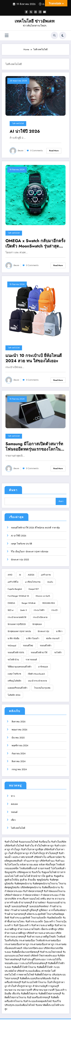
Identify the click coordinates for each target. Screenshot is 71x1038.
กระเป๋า (54, 610)
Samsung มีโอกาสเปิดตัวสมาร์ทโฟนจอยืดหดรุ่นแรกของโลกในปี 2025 (34, 446)
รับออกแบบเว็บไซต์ (29, 842)
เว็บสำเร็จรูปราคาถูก (18, 853)
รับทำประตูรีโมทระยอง (34, 959)
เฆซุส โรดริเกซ (14, 673)
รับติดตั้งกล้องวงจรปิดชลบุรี (25, 952)
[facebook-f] (26, 12)
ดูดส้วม (49, 876)
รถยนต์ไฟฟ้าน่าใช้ (39, 652)
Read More (54, 150)
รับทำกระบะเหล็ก (34, 921)
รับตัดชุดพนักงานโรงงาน (45, 883)
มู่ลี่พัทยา (43, 910)
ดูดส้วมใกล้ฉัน (12, 879)
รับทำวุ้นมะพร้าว (22, 925)
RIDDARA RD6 (48, 603)
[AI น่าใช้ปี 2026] (35, 95)
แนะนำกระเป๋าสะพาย (37, 680)
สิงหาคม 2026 (18, 721)
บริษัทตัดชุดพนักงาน (30, 887)
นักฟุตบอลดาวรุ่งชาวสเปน (19, 631)
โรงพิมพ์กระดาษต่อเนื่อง (48, 940)
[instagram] (40, 12)
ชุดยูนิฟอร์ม (43, 879)
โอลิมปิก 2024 (14, 695)
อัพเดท (20, 150)
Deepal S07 (34, 589)
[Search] (54, 35)
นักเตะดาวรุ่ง (43, 631)
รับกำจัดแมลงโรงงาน (54, 891)
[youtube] (44, 12)
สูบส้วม (23, 879)
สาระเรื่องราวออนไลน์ (28, 898)
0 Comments (36, 150)
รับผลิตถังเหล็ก (54, 917)
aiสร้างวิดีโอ (13, 581)
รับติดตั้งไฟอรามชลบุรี (50, 993)
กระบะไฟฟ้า (39, 610)
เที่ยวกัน (16, 993)
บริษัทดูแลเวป (24, 872)
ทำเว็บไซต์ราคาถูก (44, 845)
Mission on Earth (43, 595)
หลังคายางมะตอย (29, 864)
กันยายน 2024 (18, 753)
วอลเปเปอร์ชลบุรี (19, 906)
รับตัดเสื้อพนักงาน (51, 887)
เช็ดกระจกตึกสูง (49, 929)
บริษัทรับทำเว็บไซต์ (15, 845)
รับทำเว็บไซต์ (11, 842)
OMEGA (11, 603)
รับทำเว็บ (29, 845)
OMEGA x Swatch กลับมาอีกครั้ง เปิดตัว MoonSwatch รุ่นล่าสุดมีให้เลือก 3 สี (35, 243)
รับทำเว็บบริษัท (58, 842)
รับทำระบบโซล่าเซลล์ (51, 952)
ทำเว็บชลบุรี (52, 853)
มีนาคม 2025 (18, 737)
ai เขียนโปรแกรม (32, 581)
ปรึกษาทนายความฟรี (43, 990)
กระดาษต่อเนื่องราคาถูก (17, 944)
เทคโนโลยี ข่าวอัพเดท (35, 21)
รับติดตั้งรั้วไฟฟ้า (45, 967)
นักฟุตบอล (37, 624)
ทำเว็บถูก (15, 849)
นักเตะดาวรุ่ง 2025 (20, 559)
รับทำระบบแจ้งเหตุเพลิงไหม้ (37, 1001)
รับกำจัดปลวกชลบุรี (33, 891)
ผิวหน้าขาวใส (38, 876)
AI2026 (31, 574)
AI (20, 574)
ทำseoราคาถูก (31, 860)
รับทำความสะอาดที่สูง (42, 925)
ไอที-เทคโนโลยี (18, 123)
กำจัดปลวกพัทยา (31, 895)
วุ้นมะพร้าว (49, 921)
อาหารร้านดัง (11, 902)
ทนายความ (10, 990)
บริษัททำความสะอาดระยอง (40, 933)
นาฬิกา (59, 631)
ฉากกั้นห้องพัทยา (57, 910)
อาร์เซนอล (43, 666)
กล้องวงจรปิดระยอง (33, 948)
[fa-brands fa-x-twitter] (31, 12)
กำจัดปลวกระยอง (49, 895)
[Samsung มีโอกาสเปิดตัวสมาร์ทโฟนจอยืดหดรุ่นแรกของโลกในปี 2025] (35, 411)
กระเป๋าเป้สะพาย (40, 617)
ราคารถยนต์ (31, 659)
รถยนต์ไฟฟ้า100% (16, 652)
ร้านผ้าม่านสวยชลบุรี (15, 914)
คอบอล (14, 804)
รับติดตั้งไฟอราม (43, 974)
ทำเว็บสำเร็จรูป (37, 853)
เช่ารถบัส (45, 971)
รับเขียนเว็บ (44, 842)
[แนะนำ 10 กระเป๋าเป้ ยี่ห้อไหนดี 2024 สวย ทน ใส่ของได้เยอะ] (35, 309)
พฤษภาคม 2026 (19, 729)
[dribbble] (35, 12)
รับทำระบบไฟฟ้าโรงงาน (33, 982)
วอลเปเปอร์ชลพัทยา (39, 906)
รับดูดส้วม (59, 876)
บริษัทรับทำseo (47, 860)
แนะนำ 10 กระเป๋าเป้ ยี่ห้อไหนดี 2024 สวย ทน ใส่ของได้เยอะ (33, 358)
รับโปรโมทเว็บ (12, 864)
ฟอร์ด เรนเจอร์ (52, 638)
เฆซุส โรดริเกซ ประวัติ (21, 543)
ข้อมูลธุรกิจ (10, 872)
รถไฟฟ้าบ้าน (13, 659)
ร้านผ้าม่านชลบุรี (20, 910)
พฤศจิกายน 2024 (19, 745)
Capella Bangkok (15, 589)
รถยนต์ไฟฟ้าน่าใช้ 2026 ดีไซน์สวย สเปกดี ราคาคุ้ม (35, 527)
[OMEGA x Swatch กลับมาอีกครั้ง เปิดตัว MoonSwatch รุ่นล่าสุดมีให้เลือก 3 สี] (35, 195)
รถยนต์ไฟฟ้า (45, 645)
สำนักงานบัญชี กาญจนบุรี (46, 986)
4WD (10, 574)
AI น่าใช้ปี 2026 (25, 131)
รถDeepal (12, 645)
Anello (50, 581)
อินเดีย (8, 993)
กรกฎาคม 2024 (19, 769)
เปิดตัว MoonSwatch (36, 673)
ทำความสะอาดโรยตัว (29, 929)
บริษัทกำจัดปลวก (13, 895)
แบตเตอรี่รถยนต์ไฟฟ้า (17, 687)
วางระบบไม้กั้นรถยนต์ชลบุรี (33, 963)
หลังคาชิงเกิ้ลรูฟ (47, 864)
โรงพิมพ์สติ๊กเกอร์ (28, 868)
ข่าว (13, 796)
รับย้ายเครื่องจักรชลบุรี (39, 997)
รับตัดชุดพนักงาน (23, 883)
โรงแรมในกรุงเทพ (42, 687)
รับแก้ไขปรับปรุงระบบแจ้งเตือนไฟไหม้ (33, 1003)
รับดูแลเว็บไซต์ (49, 872)
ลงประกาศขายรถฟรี (22, 857)
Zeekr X (23, 610)
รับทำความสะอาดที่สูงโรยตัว (41, 936)
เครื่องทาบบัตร (54, 857)
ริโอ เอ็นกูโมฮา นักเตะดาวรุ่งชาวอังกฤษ (29, 551)
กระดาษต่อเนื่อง (27, 940)
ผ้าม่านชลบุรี (25, 902)
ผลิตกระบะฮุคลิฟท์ (36, 914)
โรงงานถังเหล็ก (38, 917)
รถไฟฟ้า (58, 652)
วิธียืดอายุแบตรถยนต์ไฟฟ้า (19, 666)
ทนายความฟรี (24, 990)
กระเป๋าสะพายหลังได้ (17, 617)
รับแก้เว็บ (36, 872)
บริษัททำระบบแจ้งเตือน (28, 971)
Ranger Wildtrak (29, 603)
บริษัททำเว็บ (40, 857)
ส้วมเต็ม (32, 879)
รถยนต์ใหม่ (28, 645)
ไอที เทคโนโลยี (22, 876)
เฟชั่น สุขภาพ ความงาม (52, 898)
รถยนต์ (14, 812)
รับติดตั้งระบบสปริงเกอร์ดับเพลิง (35, 978)
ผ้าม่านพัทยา (39, 902)
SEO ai (10, 610)
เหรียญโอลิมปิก (14, 680)
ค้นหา (13, 490)
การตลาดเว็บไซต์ (25, 974)
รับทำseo (59, 860)
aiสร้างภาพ (46, 574)
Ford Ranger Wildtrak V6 (18, 595)
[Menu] (7, 35)
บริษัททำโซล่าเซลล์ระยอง (43, 955)
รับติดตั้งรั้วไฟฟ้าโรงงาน (24, 967)
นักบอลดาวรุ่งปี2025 (17, 624)
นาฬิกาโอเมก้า (32, 638)
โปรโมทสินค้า (58, 868)
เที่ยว (13, 820)
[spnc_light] (62, 35)
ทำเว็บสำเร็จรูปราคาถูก (20, 986)
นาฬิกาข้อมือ (13, 638)
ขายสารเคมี (44, 868)
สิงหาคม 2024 (18, 761)
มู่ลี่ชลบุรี (33, 910)
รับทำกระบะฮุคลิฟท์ (20, 917)
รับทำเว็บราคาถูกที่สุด (32, 849)
